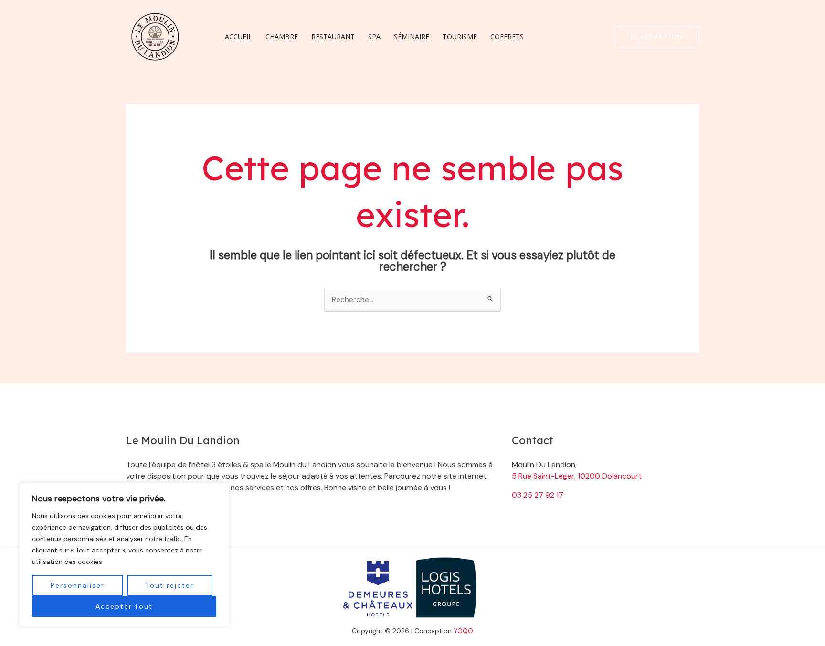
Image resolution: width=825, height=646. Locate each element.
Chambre (281, 36)
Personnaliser (78, 585)
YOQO (463, 630)
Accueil (238, 36)
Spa (374, 36)
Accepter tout (124, 606)
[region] (124, 555)
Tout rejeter (170, 585)
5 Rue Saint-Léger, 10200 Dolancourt (577, 476)
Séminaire (411, 36)
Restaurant (333, 36)
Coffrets (507, 36)
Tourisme (460, 36)
